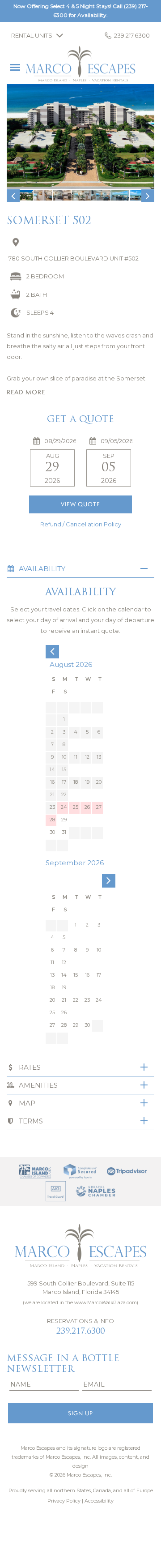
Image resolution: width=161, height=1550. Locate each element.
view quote (80, 504)
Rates (30, 1067)
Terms (31, 1121)
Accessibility (99, 1501)
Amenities (38, 1085)
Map (27, 1103)
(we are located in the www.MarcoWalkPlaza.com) (80, 1303)
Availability (42, 568)
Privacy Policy (63, 1501)
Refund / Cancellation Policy (80, 524)
